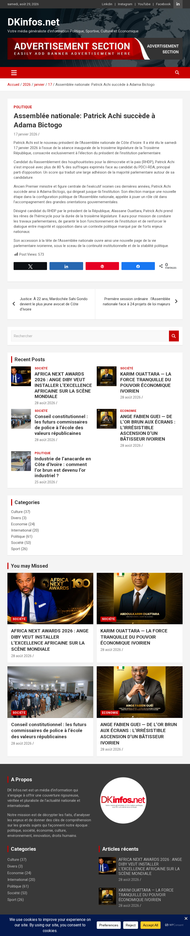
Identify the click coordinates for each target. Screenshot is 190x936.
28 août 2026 (45, 403)
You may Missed (29, 566)
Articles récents (120, 849)
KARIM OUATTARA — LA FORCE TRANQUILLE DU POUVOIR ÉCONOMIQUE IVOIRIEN (145, 382)
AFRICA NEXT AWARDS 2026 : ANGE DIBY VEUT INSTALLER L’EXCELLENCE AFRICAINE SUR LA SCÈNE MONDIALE (63, 385)
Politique (23, 107)
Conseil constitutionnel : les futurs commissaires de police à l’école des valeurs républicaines (61, 425)
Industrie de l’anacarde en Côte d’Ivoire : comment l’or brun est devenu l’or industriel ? (63, 467)
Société (41, 368)
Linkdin (107, 4)
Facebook (163, 4)
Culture (17, 512)
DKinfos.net (33, 22)
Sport (15, 549)
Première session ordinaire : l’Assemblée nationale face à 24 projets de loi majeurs (136, 301)
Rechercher (174, 336)
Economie (128, 411)
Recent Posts (30, 359)
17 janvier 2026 (25, 134)
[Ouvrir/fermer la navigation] (14, 72)
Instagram (125, 4)
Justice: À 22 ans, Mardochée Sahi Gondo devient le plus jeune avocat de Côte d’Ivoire (54, 304)
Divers (16, 518)
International (21, 530)
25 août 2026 (45, 482)
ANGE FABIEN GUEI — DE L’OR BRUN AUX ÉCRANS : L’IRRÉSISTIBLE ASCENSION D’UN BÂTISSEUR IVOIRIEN (147, 428)
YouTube (144, 4)
